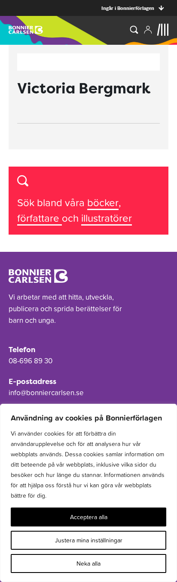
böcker (103, 202)
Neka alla (88, 563)
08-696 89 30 (30, 360)
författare (39, 218)
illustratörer (106, 218)
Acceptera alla (88, 517)
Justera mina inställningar (88, 540)
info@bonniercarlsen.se (46, 392)
